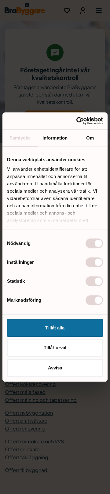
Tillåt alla (54, 327)
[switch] (94, 262)
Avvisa (55, 367)
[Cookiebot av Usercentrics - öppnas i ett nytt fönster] (77, 121)
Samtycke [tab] (20, 137)
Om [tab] (90, 137)
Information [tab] (55, 137)
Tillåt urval (55, 347)
